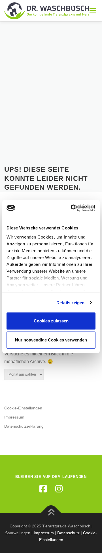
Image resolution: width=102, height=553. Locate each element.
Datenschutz (68, 533)
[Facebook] (43, 488)
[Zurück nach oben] (51, 513)
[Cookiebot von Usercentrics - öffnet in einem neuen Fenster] (71, 208)
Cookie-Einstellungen (23, 408)
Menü (92, 11)
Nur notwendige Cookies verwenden (51, 339)
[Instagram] (59, 488)
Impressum (14, 417)
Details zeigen (70, 302)
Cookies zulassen (51, 320)
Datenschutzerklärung (24, 426)
